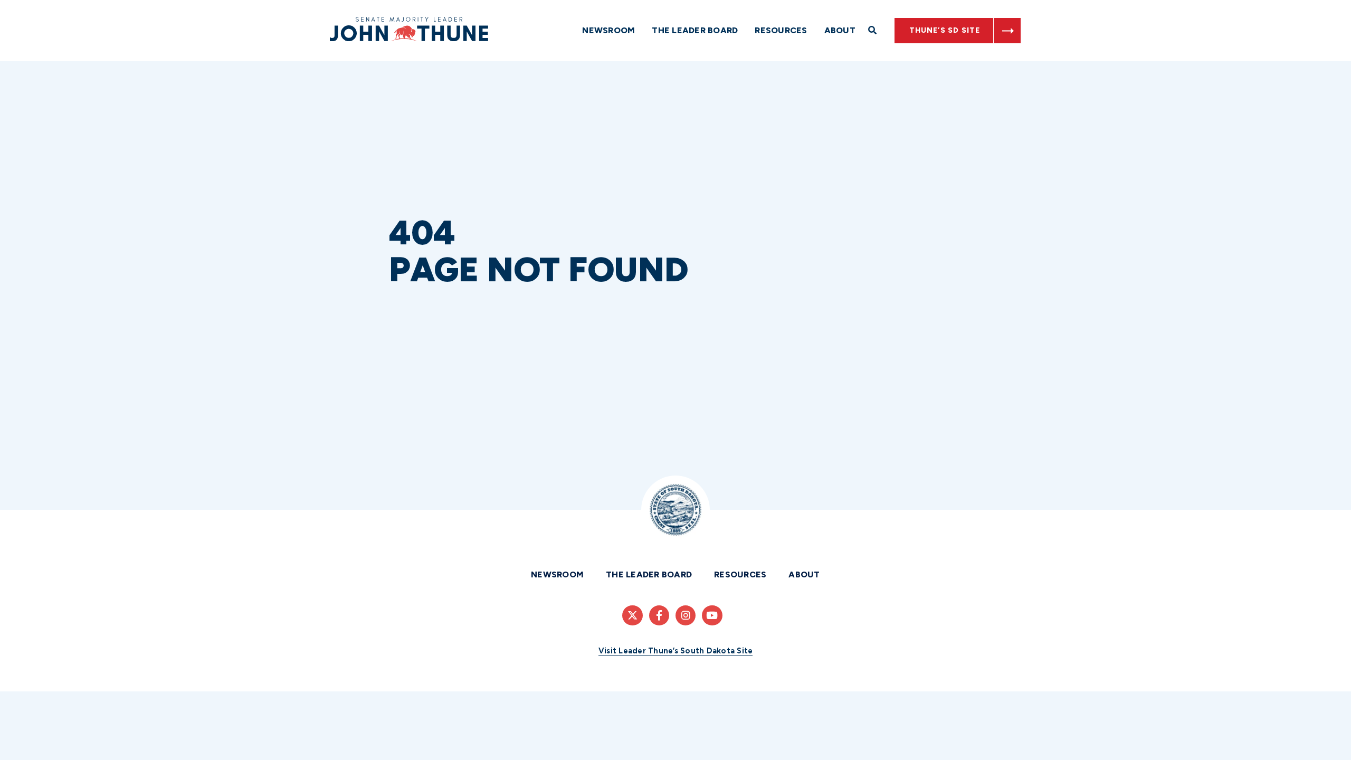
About (839, 30)
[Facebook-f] (659, 615)
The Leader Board (695, 30)
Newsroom (608, 30)
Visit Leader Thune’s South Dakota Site (675, 651)
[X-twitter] (632, 615)
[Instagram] (686, 615)
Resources (781, 30)
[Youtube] (712, 615)
